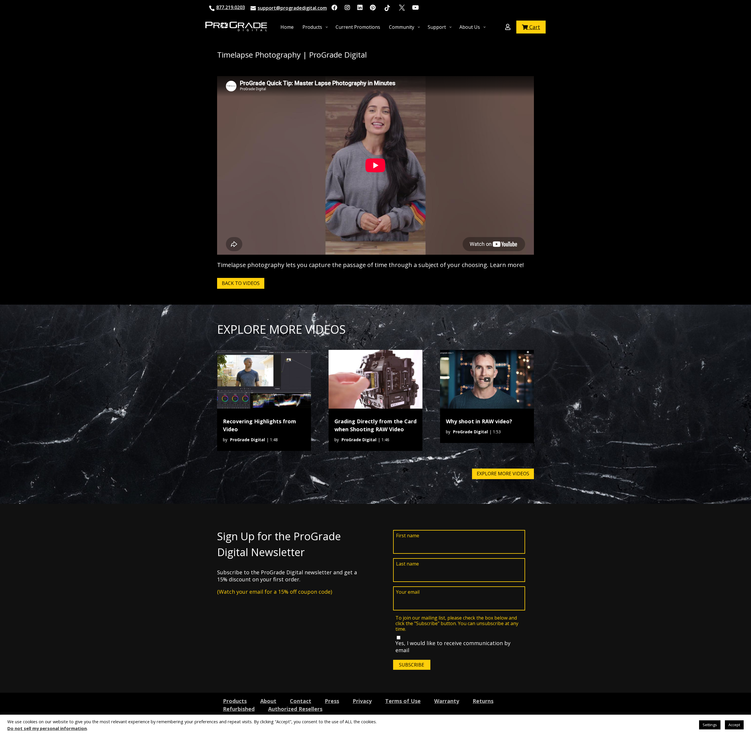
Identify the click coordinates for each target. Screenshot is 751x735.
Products (235, 700)
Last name (407, 564)
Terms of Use (403, 700)
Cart (534, 27)
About (268, 700)
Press (332, 700)
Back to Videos (241, 283)
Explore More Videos (503, 473)
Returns (483, 700)
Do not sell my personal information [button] (47, 728)
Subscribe (411, 665)
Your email (408, 592)
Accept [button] (734, 724)
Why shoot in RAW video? (479, 421)
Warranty (446, 700)
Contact (300, 700)
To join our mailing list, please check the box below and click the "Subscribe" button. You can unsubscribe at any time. (456, 623)
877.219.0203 (230, 7)
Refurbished (239, 708)
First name (407, 535)
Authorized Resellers (295, 708)
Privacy (362, 700)
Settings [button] (710, 724)
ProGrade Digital (247, 439)
